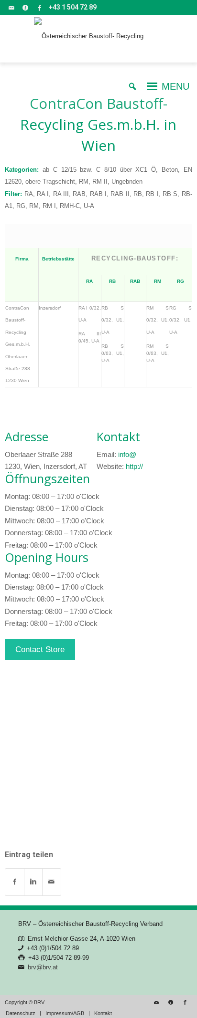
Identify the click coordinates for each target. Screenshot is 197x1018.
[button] (175, 86)
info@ (127, 454)
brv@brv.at (43, 967)
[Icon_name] (25, 7)
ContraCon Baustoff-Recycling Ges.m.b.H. (98, 124)
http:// (134, 466)
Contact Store (40, 649)
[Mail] (11, 7)
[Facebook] (39, 7)
